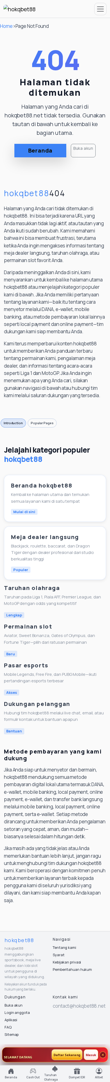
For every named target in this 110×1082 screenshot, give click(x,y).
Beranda (40, 150)
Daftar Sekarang (67, 1055)
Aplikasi (11, 1019)
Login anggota (17, 1012)
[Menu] (100, 9)
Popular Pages (42, 423)
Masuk (91, 1055)
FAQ (8, 1027)
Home (6, 26)
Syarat (58, 954)
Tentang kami (64, 947)
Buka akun (83, 148)
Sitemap (12, 1034)
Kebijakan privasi (67, 962)
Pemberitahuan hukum (72, 969)
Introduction (13, 423)
